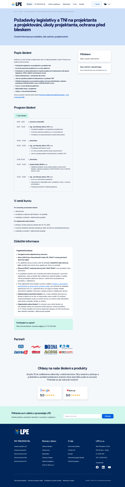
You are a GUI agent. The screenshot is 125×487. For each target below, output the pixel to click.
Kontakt (81, 4)
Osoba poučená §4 (20, 450)
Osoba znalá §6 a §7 (20, 446)
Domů (15, 11)
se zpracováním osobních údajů (39, 286)
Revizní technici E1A (20, 461)
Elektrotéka (66, 4)
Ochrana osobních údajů (35, 480)
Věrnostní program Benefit (76, 457)
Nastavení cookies (68, 480)
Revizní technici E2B (20, 457)
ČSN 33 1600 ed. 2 (48, 465)
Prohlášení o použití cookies (52, 480)
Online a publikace (54, 4)
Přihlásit (108, 416)
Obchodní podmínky (20, 480)
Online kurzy (46, 450)
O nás (75, 4)
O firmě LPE (71, 450)
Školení (29, 4)
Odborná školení (47, 446)
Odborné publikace (48, 461)
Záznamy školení (47, 457)
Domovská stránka (74, 446)
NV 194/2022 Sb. (40, 4)
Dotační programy (73, 461)
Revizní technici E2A (20, 454)
